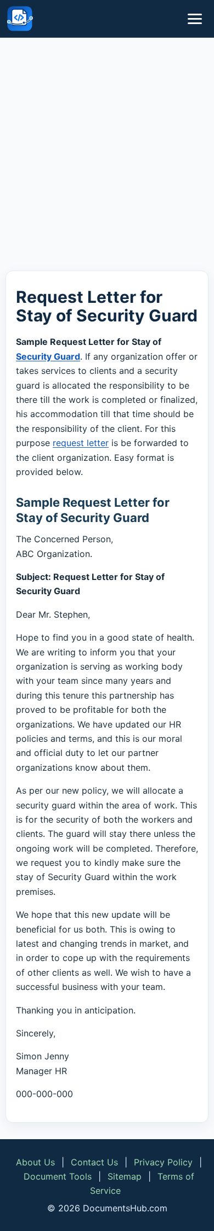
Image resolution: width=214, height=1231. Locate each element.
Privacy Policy (163, 1162)
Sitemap (125, 1176)
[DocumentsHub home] (20, 18)
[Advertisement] (107, 156)
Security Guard (48, 356)
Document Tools (58, 1176)
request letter (81, 442)
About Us (35, 1162)
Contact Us (94, 1162)
